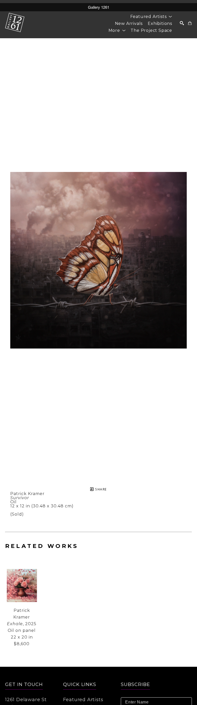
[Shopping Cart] (190, 23)
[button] (151, 16)
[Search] (182, 23)
